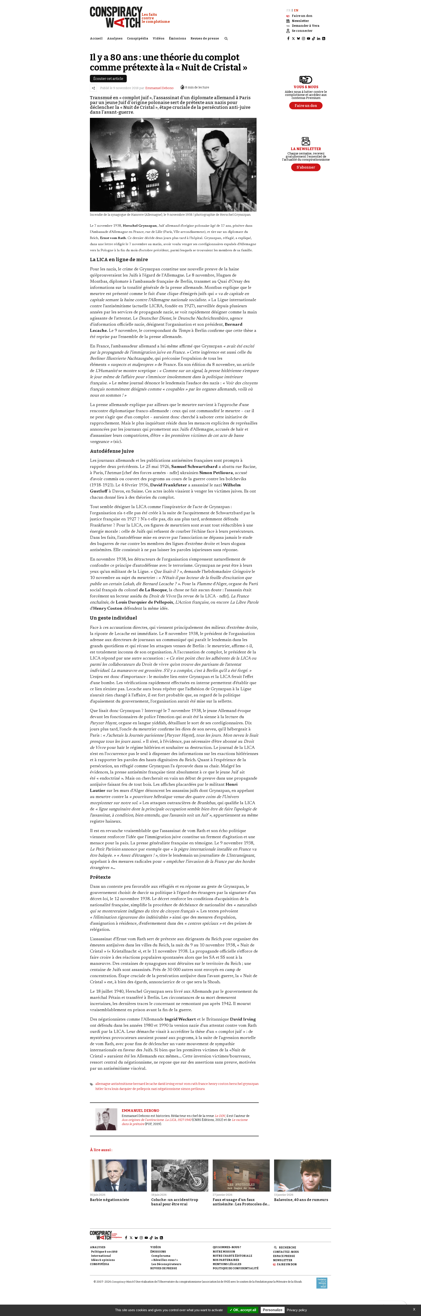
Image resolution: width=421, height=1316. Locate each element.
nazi (154, 1089)
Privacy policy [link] (297, 1310)
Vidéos (158, 38)
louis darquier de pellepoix (131, 1089)
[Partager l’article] (93, 88)
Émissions (177, 38)
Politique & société (104, 1251)
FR (288, 10)
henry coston (218, 1084)
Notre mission (224, 1251)
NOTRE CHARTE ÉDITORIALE (232, 1255)
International (101, 1255)
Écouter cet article (108, 79)
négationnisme (169, 1089)
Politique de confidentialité (236, 1268)
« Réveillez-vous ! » (164, 1260)
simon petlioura (193, 1089)
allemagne (103, 1084)
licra (107, 1089)
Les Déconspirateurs (166, 1264)
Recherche (287, 1247)
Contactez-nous (286, 1251)
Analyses (115, 38)
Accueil (96, 38)
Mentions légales (227, 1264)
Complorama (160, 1255)
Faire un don (287, 1264)
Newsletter (282, 1260)
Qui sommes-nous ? (227, 1247)
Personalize (272, 1310)
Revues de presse (205, 38)
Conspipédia (137, 38)
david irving (166, 1084)
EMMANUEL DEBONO (140, 1111)
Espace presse (284, 1256)
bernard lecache (145, 1084)
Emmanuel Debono (159, 88)
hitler (99, 1089)
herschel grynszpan (244, 1084)
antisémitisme (122, 1084)
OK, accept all (244, 1310)
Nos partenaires (226, 1260)
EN (296, 10)
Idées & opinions (103, 1260)
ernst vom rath (186, 1084)
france (203, 1084)
